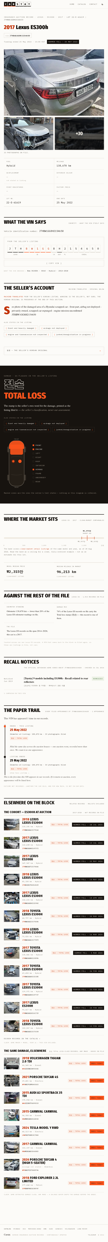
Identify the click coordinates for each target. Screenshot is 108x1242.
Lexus (40, 17)
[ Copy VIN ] (54, 263)
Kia (24, 1229)
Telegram (92, 1235)
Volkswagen (70, 1229)
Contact (93, 4)
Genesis (59, 1229)
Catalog (82, 4)
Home (72, 4)
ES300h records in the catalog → (22, 1039)
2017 (60, 17)
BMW (45, 1229)
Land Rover (82, 1229)
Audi (51, 1229)
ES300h (51, 17)
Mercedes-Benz (34, 1229)
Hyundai (16, 1229)
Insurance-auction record (18, 17)
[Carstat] (17, 4)
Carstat (7, 1234)
